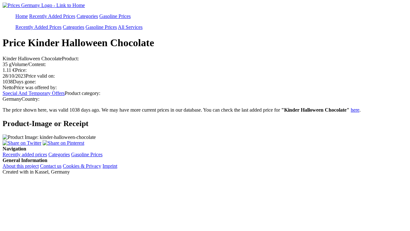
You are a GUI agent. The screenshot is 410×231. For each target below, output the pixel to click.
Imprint (109, 166)
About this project (21, 166)
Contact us (51, 166)
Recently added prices (25, 154)
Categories (87, 16)
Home (21, 16)
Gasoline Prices (115, 16)
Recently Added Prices (52, 16)
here (355, 110)
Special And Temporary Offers (34, 93)
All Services (130, 27)
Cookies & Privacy (82, 166)
